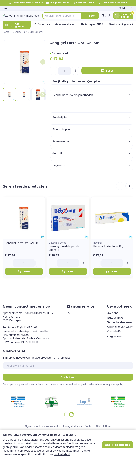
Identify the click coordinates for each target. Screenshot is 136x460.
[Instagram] (71, 414)
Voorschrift (114, 331)
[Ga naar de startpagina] (21, 15)
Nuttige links (115, 317)
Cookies (89, 426)
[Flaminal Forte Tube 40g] (112, 218)
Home (6, 31)
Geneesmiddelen (65, 24)
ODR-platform (103, 426)
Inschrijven (68, 377)
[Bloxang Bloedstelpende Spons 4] (68, 218)
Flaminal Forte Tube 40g (108, 246)
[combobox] (61, 15)
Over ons (112, 313)
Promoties (43, 24)
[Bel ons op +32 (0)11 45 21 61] (104, 15)
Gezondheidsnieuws (119, 322)
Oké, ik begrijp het (117, 445)
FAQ (69, 313)
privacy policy (116, 384)
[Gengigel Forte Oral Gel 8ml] (24, 218)
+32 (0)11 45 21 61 (26, 327)
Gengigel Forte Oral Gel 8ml (22, 243)
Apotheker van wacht (120, 327)
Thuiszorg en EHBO (92, 24)
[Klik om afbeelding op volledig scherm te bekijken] (24, 62)
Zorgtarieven (115, 336)
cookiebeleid (62, 454)
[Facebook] (64, 414)
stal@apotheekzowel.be (33, 331)
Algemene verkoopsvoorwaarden (42, 426)
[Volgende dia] (129, 186)
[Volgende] (42, 62)
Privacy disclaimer (72, 426)
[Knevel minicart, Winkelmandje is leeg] (117, 16)
